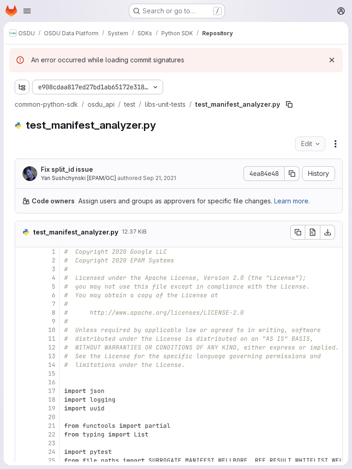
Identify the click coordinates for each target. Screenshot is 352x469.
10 (51, 330)
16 (51, 382)
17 (51, 391)
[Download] (327, 232)
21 (51, 426)
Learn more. (292, 201)
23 (51, 443)
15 (51, 373)
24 (51, 452)
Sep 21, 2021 (159, 178)
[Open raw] (312, 232)
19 (51, 408)
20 (51, 417)
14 (51, 365)
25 (51, 460)
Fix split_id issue (67, 169)
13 (51, 356)
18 (51, 400)
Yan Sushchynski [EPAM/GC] (78, 178)
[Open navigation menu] (27, 11)
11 (51, 339)
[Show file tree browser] (22, 87)
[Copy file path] (289, 104)
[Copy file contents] (297, 232)
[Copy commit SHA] (292, 173)
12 (51, 347)
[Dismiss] (331, 60)
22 (51, 434)
